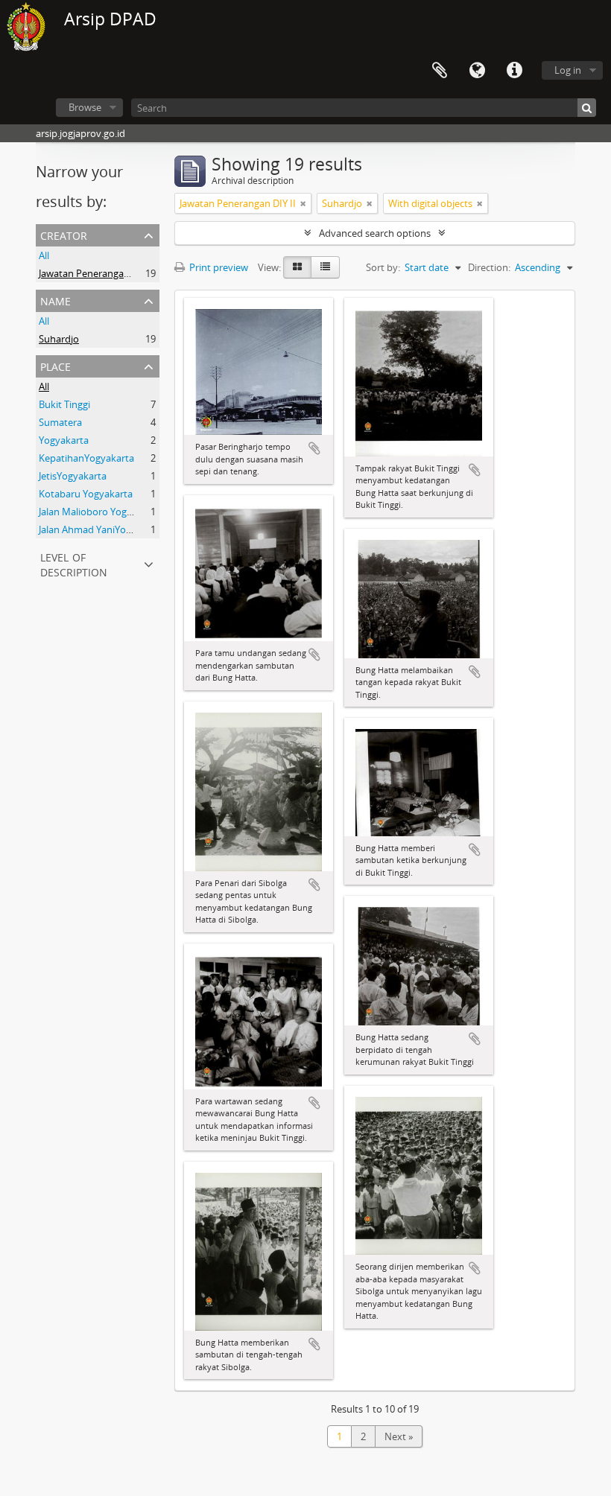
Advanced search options (375, 233)
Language (477, 70)
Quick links (514, 70)
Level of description (73, 563)
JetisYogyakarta (73, 476)
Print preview (217, 267)
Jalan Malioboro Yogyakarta (99, 511)
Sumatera (60, 422)
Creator (63, 234)
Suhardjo (59, 339)
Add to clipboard (314, 448)
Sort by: (383, 267)
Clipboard (439, 70)
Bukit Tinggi (64, 404)
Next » (398, 1436)
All (44, 255)
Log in (567, 70)
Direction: (489, 267)
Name (55, 300)
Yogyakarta (64, 440)
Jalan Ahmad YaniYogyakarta (102, 529)
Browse (85, 107)
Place (55, 365)
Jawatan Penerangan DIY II (97, 273)
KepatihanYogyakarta (86, 458)
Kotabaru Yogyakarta (86, 493)
